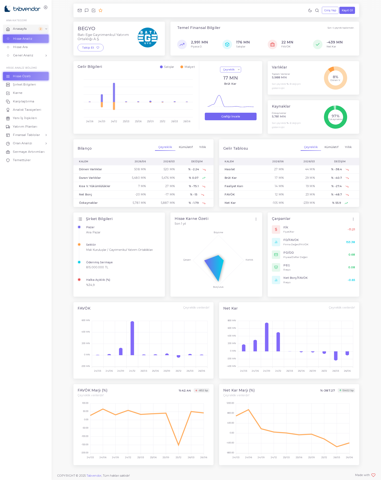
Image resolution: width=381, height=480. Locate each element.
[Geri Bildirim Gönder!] (86, 10)
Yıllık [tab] (202, 147)
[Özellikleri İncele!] (93, 10)
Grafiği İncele (230, 116)
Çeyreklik (229, 69)
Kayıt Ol (347, 10)
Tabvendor (94, 475)
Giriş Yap (330, 10)
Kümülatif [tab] (186, 147)
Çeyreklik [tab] (165, 147)
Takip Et (89, 47)
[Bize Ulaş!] (79, 10)
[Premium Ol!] (100, 10)
